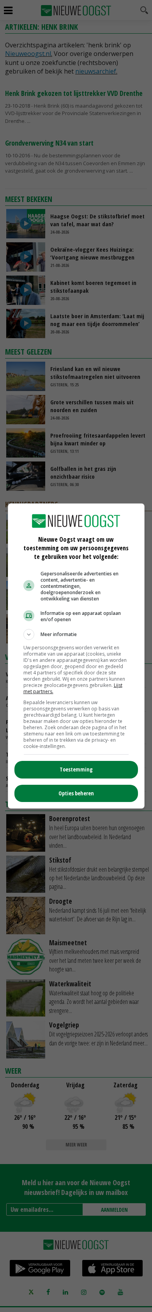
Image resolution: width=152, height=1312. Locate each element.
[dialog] (76, 656)
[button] (76, 634)
